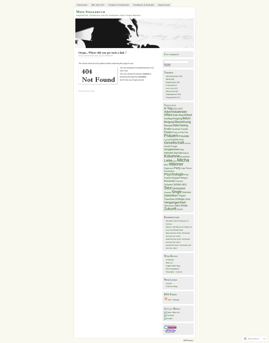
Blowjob (168, 125)
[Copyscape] (170, 332)
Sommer (186, 192)
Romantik (169, 181)
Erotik (167, 128)
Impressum (164, 5)
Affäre (168, 115)
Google (174, 146)
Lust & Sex (170, 88)
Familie (184, 129)
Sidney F (169, 227)
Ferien (168, 132)
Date (175, 125)
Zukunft (170, 209)
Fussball (167, 140)
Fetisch (176, 132)
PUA (186, 175)
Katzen (185, 153)
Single (177, 192)
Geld (181, 140)
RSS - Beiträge (173, 300)
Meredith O (170, 221)
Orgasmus (168, 168)
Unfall (187, 199)
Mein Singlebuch (90, 11)
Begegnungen (171, 82)
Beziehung (183, 122)
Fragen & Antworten (119, 5)
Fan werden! (171, 54)
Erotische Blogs (172, 286)
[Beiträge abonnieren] (166, 300)
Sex (168, 187)
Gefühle (175, 139)
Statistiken (171, 195)
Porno (189, 168)
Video (177, 205)
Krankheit (185, 157)
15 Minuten (170, 260)
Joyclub (177, 152)
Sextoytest (178, 188)
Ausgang (177, 118)
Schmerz (179, 181)
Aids (175, 115)
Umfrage (179, 199)
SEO (184, 184)
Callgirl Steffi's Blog (173, 266)
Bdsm (187, 118)
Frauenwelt (170, 85)
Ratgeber (176, 178)
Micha (183, 160)
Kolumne (172, 156)
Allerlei (168, 79)
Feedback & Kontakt (143, 5)
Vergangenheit (171, 97)
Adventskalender (172, 76)
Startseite (82, 5)
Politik (183, 168)
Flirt (186, 132)
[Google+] (168, 318)
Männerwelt (170, 91)
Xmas (184, 205)
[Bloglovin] (170, 326)
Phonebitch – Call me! (174, 272)
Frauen (171, 135)
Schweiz (168, 184)
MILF (166, 165)
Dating (183, 125)
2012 (180, 109)
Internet (168, 152)
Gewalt (167, 146)
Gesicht (187, 143)
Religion (184, 178)
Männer (176, 164)
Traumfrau (169, 199)
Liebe (168, 160)
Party (177, 168)
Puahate (168, 178)
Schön (177, 184)
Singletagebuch (171, 94)
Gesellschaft (174, 143)
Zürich (180, 209)
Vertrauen (169, 206)
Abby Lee (169, 263)
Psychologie (174, 174)
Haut (182, 150)
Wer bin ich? (98, 5)
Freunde (184, 136)
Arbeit (188, 115)
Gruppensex (171, 149)
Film (182, 132)
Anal (181, 115)
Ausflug (168, 118)
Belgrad (169, 122)
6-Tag (168, 108)
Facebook (175, 129)
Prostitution (169, 171)
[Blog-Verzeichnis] (170, 328)
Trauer (182, 195)
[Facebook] (169, 315)
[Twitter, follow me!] (172, 312)
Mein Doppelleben (172, 269)
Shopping (167, 192)
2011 (175, 108)
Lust (175, 161)
